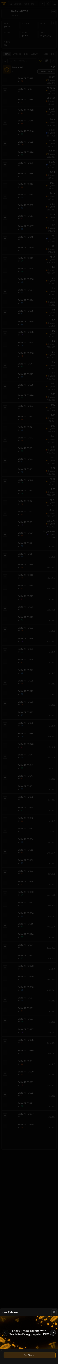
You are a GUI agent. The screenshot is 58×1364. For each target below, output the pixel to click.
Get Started (29, 1355)
